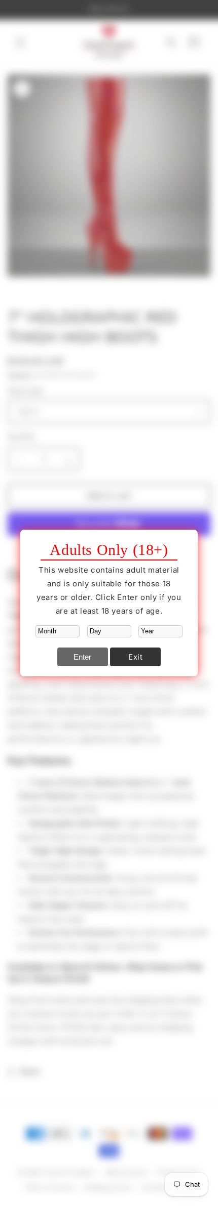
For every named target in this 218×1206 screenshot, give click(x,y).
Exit (135, 657)
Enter (82, 657)
